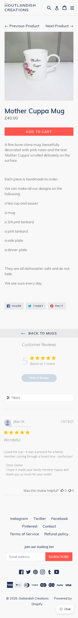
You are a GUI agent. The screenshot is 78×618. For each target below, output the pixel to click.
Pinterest (29, 526)
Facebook (59, 518)
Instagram (19, 518)
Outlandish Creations (34, 598)
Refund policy (56, 534)
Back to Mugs (42, 333)
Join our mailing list (39, 547)
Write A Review (39, 378)
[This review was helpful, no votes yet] (62, 490)
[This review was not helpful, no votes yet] (69, 490)
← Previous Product (22, 25)
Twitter (39, 518)
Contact (49, 526)
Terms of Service (24, 534)
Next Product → (59, 25)
